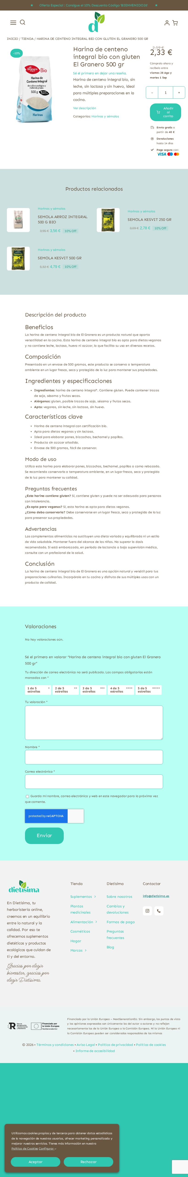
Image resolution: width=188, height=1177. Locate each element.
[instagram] (147, 910)
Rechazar (88, 1162)
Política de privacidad (115, 1045)
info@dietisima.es (156, 896)
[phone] (158, 910)
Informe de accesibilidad (95, 1051)
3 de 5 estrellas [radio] (89, 689)
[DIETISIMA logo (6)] (24, 880)
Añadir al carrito (168, 112)
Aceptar (35, 1162)
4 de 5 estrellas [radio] (116, 689)
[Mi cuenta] (167, 23)
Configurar (46, 1148)
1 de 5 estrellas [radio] (34, 689)
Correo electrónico (40, 772)
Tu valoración (36, 702)
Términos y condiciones (55, 1045)
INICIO (12, 39)
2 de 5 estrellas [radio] (61, 689)
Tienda (27, 39)
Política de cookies (151, 1045)
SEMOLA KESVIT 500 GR (60, 258)
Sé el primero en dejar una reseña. (100, 73)
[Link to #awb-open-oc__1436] (22, 22)
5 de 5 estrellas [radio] (144, 689)
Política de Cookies (24, 1148)
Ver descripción (84, 108)
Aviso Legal (86, 1045)
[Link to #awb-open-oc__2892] (13, 23)
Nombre (32, 747)
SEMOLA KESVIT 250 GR (149, 219)
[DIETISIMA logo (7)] (96, 12)
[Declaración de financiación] (33, 1026)
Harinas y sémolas (105, 116)
